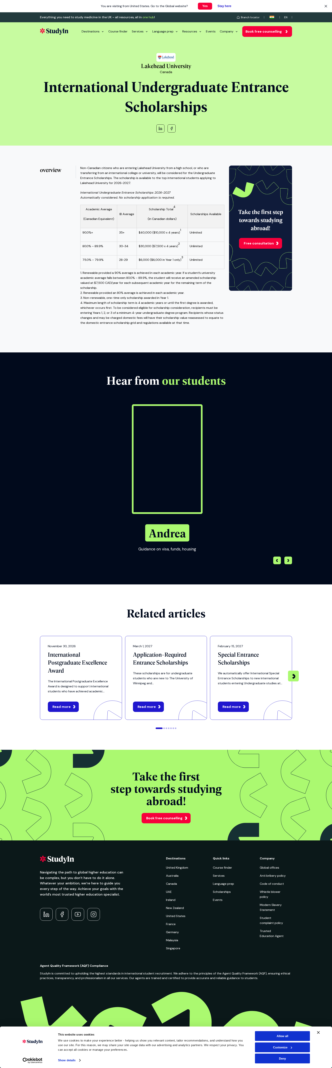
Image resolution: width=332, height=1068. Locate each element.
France (171, 924)
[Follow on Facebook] (62, 914)
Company (226, 31)
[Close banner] (318, 1032)
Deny (282, 1058)
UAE (169, 892)
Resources (189, 31)
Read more (61, 706)
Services (138, 31)
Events (211, 31)
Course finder (118, 31)
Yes (205, 6)
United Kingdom (177, 868)
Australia (172, 876)
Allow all (282, 1036)
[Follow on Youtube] (77, 914)
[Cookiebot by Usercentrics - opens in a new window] (32, 1060)
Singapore (173, 948)
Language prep (162, 31)
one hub (148, 17)
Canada (171, 884)
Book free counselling (264, 31)
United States (175, 916)
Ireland (170, 900)
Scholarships (222, 892)
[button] (288, 561)
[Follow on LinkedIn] (46, 914)
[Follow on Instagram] (93, 914)
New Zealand (175, 908)
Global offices (269, 868)
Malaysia (172, 940)
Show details (67, 1060)
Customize (280, 1047)
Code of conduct (272, 884)
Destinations (91, 31)
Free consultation (259, 243)
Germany (172, 932)
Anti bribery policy (273, 876)
